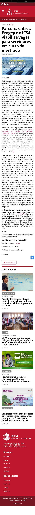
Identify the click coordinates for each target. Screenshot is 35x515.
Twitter (6, 488)
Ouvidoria (7, 456)
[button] (3, 11)
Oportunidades (7, 408)
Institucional (7, 371)
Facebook (7, 484)
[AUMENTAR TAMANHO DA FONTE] (8, 4)
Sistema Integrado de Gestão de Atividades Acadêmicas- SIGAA (17, 132)
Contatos (7, 467)
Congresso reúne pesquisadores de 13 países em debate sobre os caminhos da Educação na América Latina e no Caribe (17, 417)
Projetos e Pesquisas (8, 293)
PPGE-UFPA (21, 214)
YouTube (7, 491)
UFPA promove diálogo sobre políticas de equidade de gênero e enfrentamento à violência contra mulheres (17, 341)
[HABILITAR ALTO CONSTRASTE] (2, 4)
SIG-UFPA (7, 464)
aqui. (13, 152)
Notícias (5, 332)
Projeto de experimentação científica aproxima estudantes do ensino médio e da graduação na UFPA (17, 302)
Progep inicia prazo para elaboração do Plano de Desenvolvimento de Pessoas (16, 379)
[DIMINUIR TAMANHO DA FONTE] (5, 4)
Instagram (7, 480)
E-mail (6, 460)
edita (18, 243)
